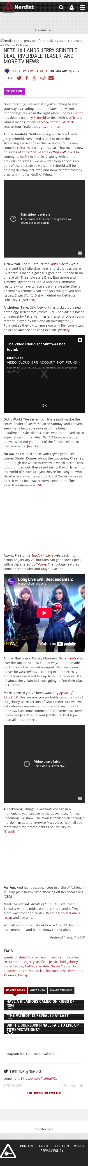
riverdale (43, 966)
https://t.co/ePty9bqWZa (39, 1078)
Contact (27, 1146)
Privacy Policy (52, 1151)
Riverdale (43, 122)
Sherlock (68, 122)
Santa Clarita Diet (64, 966)
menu (82, 7)
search (61, 7)
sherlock (35, 971)
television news (55, 971)
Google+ (35, 78)
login (71, 7)
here (32, 719)
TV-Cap (78, 113)
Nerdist (18, 7)
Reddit (43, 78)
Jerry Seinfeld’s (37, 117)
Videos (79, 1146)
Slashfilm (12, 831)
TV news (10, 975)
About (43, 1146)
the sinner (76, 971)
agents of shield (16, 957)
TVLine (41, 564)
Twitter (19, 78)
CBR (8, 896)
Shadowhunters (42, 555)
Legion (54, 454)
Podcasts (61, 1146)
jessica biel (57, 962)
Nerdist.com (8, 1151)
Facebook (27, 78)
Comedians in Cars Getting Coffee (45, 152)
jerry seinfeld (38, 962)
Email (51, 78)
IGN (39, 485)
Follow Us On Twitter (44, 1093)
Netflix (71, 117)
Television (14, 91)
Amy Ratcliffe (38, 71)
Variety (64, 330)
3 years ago (13, 1086)
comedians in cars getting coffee (54, 957)
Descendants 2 (15, 962)
